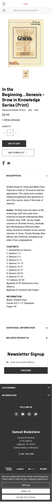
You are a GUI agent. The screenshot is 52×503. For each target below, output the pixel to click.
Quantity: (6, 126)
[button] (11, 120)
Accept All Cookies (25, 497)
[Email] (8, 163)
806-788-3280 (27, 454)
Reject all (26, 491)
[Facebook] (3, 163)
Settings (26, 485)
